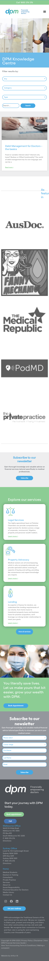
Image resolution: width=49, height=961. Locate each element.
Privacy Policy (27, 940)
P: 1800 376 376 (9, 838)
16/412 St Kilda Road (11, 828)
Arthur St (14, 956)
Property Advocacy (18, 559)
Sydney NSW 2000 (10, 853)
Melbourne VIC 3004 (11, 831)
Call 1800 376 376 (24, 2)
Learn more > (13, 536)
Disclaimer (38, 940)
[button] (45, 11)
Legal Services (16, 520)
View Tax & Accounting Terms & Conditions (18, 945)
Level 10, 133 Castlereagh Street (16, 851)
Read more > (9, 167)
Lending (12, 601)
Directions (7, 841)
